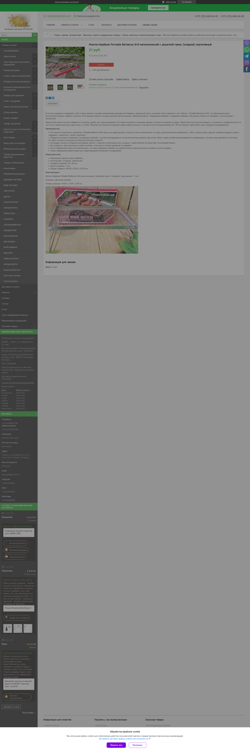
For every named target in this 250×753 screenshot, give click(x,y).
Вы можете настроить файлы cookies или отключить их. (124, 739)
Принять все (116, 745)
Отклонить (138, 745)
